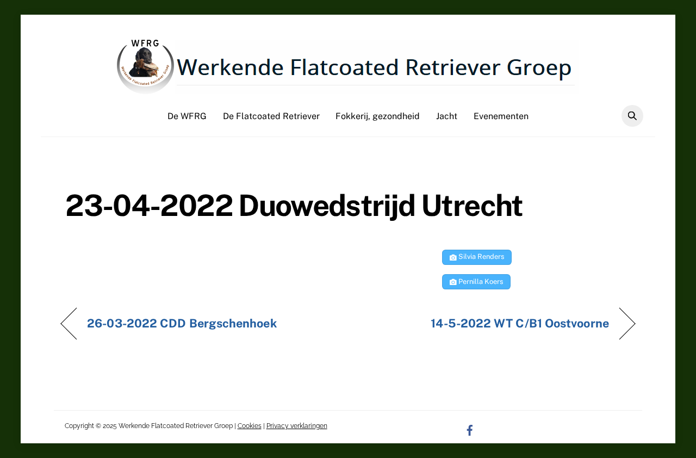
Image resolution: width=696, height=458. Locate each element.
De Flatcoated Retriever (271, 116)
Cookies (250, 426)
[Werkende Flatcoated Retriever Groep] (348, 88)
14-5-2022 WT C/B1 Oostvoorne (519, 323)
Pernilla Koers (480, 281)
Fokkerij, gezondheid (377, 116)
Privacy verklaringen (296, 426)
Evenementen (501, 116)
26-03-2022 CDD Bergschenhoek (182, 323)
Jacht (446, 116)
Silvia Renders (480, 256)
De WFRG (187, 116)
